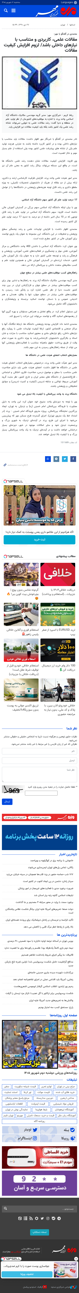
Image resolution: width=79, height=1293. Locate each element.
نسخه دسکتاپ (40, 1232)
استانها (72, 25)
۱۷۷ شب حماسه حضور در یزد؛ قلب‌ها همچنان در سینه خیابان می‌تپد (39, 874)
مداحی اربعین (67, 1098)
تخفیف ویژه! (27, 1274)
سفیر (6, 1087)
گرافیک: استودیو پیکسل (33, 1287)
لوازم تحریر (46, 1087)
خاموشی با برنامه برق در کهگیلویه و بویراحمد (51, 861)
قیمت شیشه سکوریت (25, 1087)
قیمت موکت (43, 1092)
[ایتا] (19, 1219)
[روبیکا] (36, 1219)
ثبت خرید (39, 539)
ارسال (7, 802)
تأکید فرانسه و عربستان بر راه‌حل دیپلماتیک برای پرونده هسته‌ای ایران (39, 920)
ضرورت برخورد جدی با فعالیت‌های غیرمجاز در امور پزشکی (45, 888)
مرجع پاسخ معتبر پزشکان (17, 1098)
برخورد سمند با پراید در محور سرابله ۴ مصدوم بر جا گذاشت (44, 902)
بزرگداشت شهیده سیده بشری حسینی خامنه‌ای (50, 973)
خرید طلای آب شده (65, 1092)
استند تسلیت (10, 1092)
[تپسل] (5, 481)
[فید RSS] (31, 1219)
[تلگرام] (59, 1219)
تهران (63, 25)
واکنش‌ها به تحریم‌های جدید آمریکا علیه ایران (51, 1000)
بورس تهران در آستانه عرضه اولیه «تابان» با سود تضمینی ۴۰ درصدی (40, 941)
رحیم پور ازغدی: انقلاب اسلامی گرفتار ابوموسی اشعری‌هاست (43, 986)
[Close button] (76, 1259)
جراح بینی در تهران (66, 1087)
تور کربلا (27, 1092)
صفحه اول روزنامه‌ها (63, 1015)
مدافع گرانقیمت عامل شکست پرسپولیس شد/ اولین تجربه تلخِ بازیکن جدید (39, 963)
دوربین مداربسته (44, 1098)
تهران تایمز (8, 1116)
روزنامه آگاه (39, 1121)
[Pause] (7, 522)
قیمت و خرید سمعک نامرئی (40, 1116)
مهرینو (20, 1116)
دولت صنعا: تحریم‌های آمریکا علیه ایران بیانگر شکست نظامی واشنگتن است (39, 911)
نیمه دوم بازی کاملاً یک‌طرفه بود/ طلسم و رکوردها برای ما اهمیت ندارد (38, 948)
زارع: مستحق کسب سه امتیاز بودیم (55, 1007)
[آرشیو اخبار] (25, 1219)
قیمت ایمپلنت (38, 1104)
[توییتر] (42, 1219)
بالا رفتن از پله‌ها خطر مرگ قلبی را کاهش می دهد (48, 927)
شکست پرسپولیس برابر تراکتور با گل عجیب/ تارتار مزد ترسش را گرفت (39, 993)
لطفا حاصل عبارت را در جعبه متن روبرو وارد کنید (52, 787)
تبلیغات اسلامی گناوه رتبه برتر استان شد (53, 895)
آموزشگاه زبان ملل (67, 1116)
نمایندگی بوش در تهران (16, 1110)
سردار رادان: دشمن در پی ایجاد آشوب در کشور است (48, 881)
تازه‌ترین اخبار (68, 854)
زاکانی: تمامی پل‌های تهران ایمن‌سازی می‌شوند (50, 867)
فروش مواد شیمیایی (63, 1104)
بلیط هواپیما (41, 1110)
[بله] (53, 1219)
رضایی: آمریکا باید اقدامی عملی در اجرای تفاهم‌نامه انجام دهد (43, 980)
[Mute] (13, 522)
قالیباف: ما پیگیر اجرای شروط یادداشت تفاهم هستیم (47, 955)
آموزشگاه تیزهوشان (64, 1110)
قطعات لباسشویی (14, 1104)
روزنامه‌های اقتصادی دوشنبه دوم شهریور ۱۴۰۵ (49, 1073)
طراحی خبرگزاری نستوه (60, 1287)
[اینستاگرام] (47, 1219)
